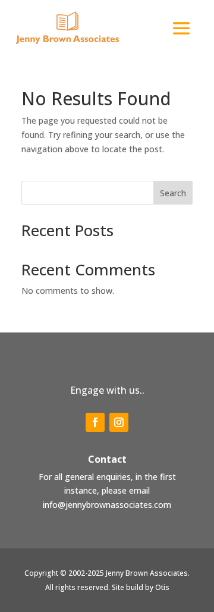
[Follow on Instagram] (118, 422)
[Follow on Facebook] (95, 422)
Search (173, 193)
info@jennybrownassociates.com (107, 504)
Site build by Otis (140, 587)
